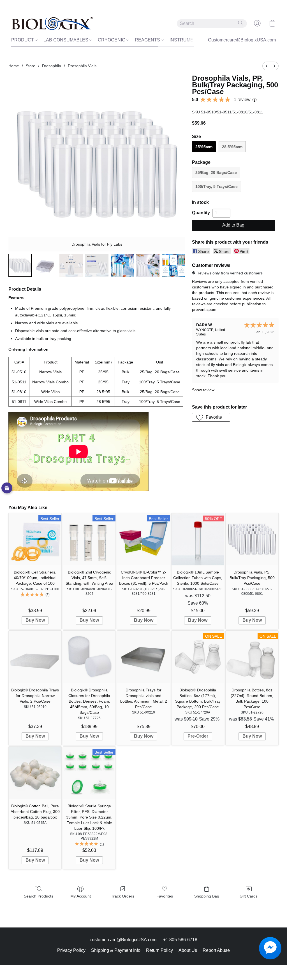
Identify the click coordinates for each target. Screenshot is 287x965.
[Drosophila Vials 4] (122, 265)
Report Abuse (216, 950)
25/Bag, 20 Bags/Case (216, 172)
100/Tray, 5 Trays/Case (216, 186)
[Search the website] (240, 23)
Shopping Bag (206, 896)
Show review (203, 390)
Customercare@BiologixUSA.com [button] (242, 40)
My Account (80, 896)
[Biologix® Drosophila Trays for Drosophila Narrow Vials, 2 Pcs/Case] (35, 657)
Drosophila (51, 66)
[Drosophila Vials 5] (147, 265)
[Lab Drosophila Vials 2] (71, 265)
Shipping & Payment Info (115, 950)
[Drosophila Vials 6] (173, 265)
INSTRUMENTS (187, 40)
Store (30, 66)
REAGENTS (148, 40)
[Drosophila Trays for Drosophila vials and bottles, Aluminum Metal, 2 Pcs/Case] (143, 657)
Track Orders (122, 896)
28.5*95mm (232, 146)
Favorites (164, 896)
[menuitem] (266, 66)
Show (6, 487)
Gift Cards (249, 896)
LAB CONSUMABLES (66, 40)
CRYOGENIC (112, 40)
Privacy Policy (71, 950)
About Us (188, 950)
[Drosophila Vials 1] (45, 265)
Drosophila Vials (82, 66)
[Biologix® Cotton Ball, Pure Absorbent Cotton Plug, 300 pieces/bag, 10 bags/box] (35, 773)
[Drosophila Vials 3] (96, 265)
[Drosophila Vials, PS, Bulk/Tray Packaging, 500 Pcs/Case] (252, 539)
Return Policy (159, 950)
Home (13, 66)
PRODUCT (23, 40)
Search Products (38, 896)
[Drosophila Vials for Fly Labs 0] (20, 265)
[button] (52, 23)
